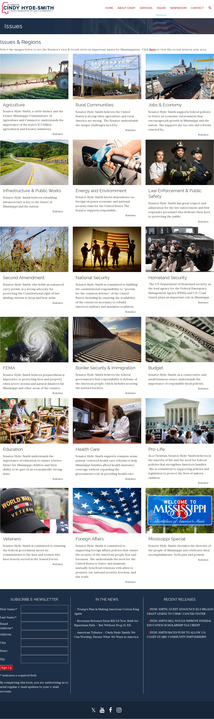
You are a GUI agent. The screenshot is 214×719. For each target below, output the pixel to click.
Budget (155, 367)
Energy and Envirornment (101, 190)
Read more (58, 134)
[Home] (28, 8)
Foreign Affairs (90, 538)
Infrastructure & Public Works (32, 190)
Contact (197, 7)
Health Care (88, 449)
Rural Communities (95, 104)
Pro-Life (156, 449)
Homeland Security (167, 277)
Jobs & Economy (165, 104)
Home (109, 7)
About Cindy (126, 7)
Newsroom (178, 7)
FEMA (9, 367)
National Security (93, 277)
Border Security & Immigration (105, 367)
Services (146, 7)
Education (13, 449)
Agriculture (14, 104)
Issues (161, 7)
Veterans (12, 538)
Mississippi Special (166, 538)
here (152, 49)
